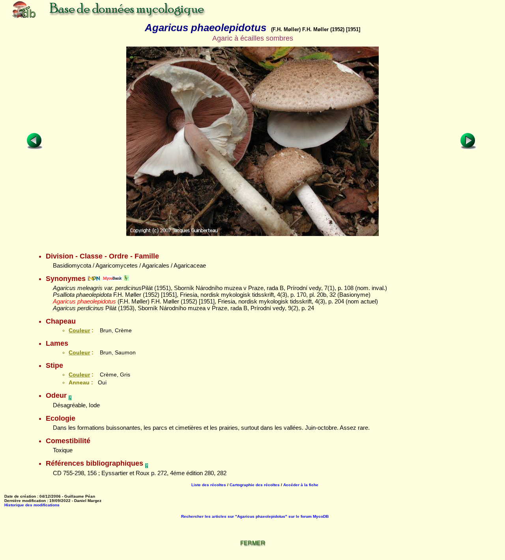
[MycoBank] (112, 279)
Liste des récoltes (208, 485)
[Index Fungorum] (126, 279)
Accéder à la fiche (300, 485)
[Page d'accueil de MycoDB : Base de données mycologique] (138, 17)
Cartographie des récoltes (255, 485)
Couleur (79, 330)
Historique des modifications (32, 505)
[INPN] (94, 279)
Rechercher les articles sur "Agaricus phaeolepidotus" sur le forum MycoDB (255, 516)
